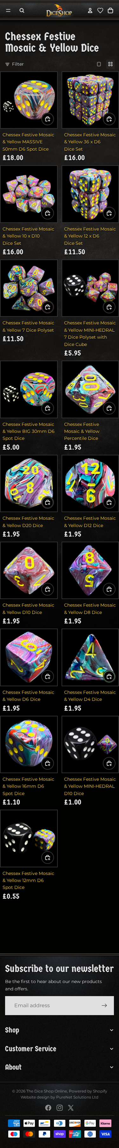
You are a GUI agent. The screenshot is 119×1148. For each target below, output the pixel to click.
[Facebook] (48, 1108)
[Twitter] (71, 1108)
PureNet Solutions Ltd (77, 1097)
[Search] (22, 10)
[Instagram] (59, 1108)
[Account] (90, 10)
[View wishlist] (100, 10)
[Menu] (8, 10)
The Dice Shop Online (46, 1091)
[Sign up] (104, 1005)
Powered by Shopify (88, 1091)
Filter (18, 64)
